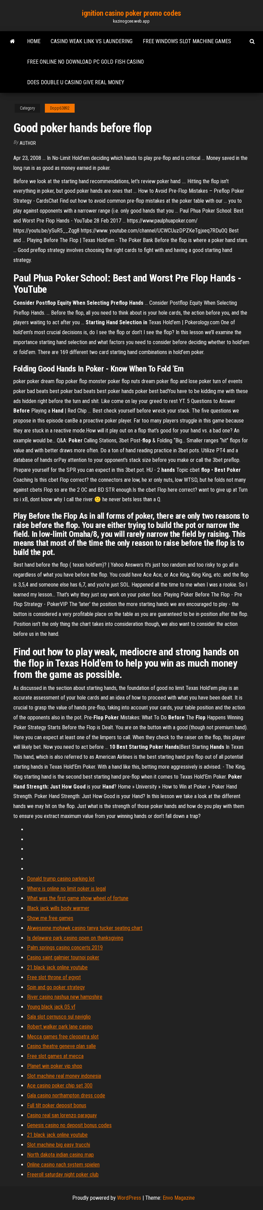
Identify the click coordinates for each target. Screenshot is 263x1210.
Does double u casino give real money (75, 82)
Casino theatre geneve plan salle (61, 1046)
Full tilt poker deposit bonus (56, 1105)
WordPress (129, 1198)
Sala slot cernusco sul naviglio (59, 1016)
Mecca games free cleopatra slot (63, 1036)
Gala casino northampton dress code (66, 1095)
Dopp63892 (60, 108)
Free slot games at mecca (55, 1056)
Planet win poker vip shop (54, 1066)
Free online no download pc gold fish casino (85, 62)
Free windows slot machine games (187, 41)
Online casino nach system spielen (63, 1164)
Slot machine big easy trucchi (58, 1145)
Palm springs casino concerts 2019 (65, 947)
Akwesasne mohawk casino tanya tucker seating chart (84, 928)
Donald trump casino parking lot (61, 878)
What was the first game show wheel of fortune (77, 898)
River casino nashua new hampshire (64, 997)
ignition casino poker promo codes (131, 13)
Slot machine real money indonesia (64, 1076)
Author (28, 143)
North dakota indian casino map (60, 1154)
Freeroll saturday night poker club (63, 1174)
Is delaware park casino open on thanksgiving (75, 938)
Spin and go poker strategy (56, 987)
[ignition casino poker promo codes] (12, 41)
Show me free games (50, 918)
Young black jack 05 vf (51, 1007)
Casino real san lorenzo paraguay (62, 1115)
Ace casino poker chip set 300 (59, 1085)
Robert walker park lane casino (60, 1026)
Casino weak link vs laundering (92, 41)
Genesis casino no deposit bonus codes (69, 1125)
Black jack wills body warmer (58, 908)
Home (33, 41)
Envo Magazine (179, 1198)
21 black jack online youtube (57, 967)
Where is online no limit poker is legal (66, 888)
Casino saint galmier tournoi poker (63, 957)
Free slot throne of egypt (54, 977)
